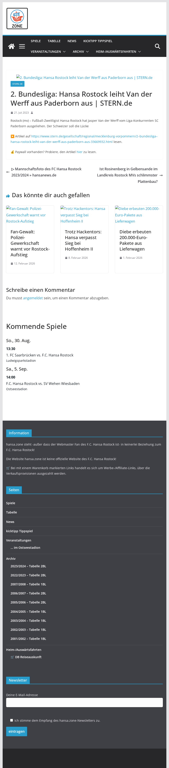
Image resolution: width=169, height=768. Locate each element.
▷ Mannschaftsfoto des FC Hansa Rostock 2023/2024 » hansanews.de (46, 172)
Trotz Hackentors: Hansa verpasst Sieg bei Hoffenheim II (83, 240)
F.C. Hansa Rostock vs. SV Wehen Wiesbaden (43, 383)
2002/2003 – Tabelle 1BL (28, 630)
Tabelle (54, 41)
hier (80, 152)
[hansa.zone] (11, 46)
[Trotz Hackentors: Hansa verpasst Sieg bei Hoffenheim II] (84, 208)
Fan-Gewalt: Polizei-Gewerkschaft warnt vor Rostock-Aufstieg (30, 243)
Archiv (78, 51)
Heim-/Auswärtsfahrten (116, 51)
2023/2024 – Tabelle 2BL (28, 566)
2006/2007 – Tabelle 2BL (28, 593)
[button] (63, 52)
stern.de (17, 83)
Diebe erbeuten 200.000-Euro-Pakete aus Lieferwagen (135, 240)
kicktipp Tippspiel (97, 41)
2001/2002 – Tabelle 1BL (28, 639)
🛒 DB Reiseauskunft (26, 657)
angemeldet (33, 298)
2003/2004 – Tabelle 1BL (28, 620)
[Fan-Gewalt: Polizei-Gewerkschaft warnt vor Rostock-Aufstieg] (30, 208)
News (72, 41)
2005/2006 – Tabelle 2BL (28, 602)
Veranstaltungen (46, 51)
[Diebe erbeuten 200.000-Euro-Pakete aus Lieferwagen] (139, 208)
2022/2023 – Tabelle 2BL (28, 575)
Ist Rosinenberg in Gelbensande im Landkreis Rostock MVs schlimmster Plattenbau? (127, 175)
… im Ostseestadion (25, 547)
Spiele (36, 41)
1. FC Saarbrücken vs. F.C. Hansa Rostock (39, 355)
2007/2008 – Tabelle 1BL (28, 584)
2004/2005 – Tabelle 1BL (28, 611)
